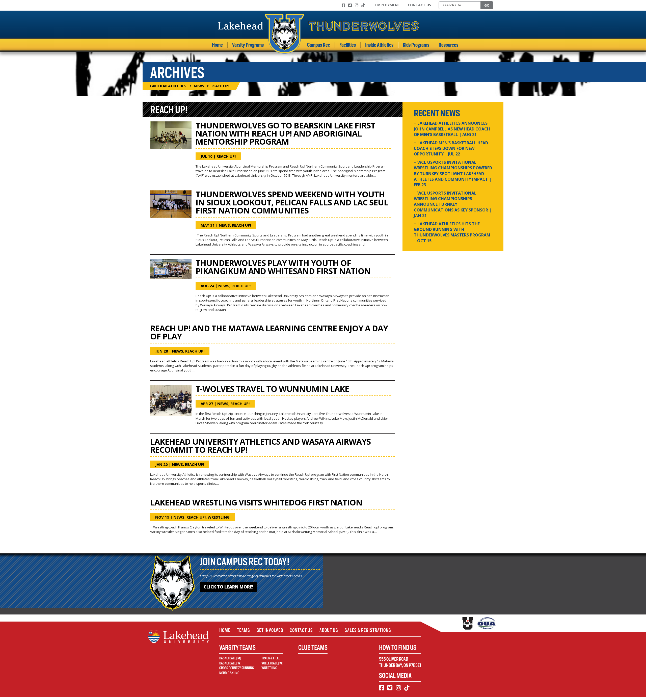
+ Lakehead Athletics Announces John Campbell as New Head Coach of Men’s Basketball (452, 128)
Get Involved (270, 630)
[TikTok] (363, 5)
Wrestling (219, 517)
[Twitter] (350, 5)
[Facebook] (343, 5)
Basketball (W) (230, 663)
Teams (243, 630)
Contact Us (419, 5)
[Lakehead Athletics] (318, 33)
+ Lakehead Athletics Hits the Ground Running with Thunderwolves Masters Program (452, 232)
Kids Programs (416, 45)
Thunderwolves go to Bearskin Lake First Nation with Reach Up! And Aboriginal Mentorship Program (285, 133)
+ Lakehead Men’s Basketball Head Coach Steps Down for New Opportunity (451, 148)
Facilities (347, 45)
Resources (448, 45)
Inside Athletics (379, 45)
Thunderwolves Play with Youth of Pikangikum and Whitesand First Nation (283, 266)
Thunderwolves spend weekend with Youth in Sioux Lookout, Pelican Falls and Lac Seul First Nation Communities (292, 202)
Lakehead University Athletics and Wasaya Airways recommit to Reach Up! (260, 445)
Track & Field (270, 658)
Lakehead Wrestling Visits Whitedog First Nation (256, 502)
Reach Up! (226, 156)
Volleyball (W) (272, 663)
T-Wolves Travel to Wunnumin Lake (272, 388)
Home (217, 45)
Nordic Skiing (229, 673)
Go (487, 5)
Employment (387, 5)
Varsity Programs (248, 45)
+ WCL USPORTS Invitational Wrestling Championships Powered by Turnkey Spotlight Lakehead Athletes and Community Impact (453, 173)
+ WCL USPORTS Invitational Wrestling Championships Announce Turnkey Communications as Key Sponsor (452, 204)
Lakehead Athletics (168, 85)
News (199, 85)
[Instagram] (356, 5)
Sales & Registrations (368, 630)
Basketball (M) (230, 658)
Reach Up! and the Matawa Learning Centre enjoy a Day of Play (269, 332)
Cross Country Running (236, 668)
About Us (328, 630)
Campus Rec (318, 45)
